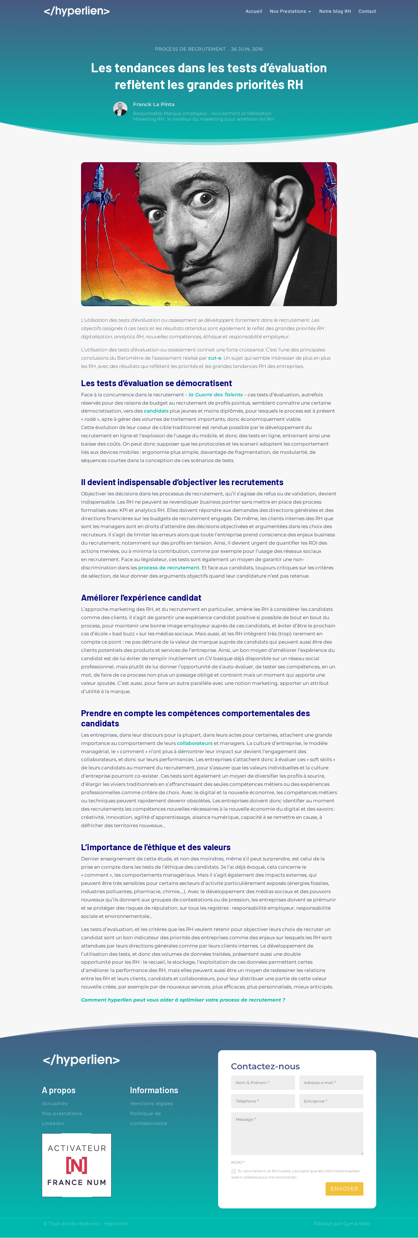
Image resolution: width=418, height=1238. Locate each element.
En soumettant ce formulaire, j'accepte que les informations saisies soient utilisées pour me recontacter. (295, 1174)
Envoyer (344, 1189)
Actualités (55, 1103)
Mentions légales (151, 1103)
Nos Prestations (288, 12)
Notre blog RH (335, 12)
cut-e (215, 358)
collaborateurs (195, 743)
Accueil (254, 12)
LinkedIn (53, 1123)
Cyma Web (357, 1223)
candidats (156, 411)
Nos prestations (62, 1113)
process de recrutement (168, 567)
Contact (367, 12)
